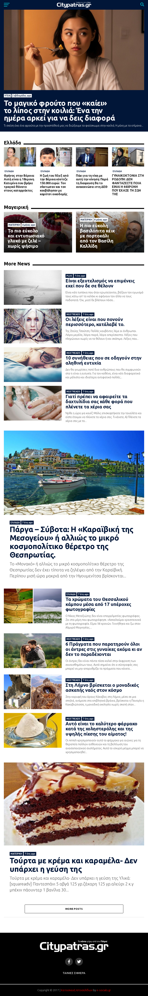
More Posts (74, 908)
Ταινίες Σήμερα (74, 973)
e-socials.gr (104, 990)
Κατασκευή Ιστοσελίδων (76, 990)
